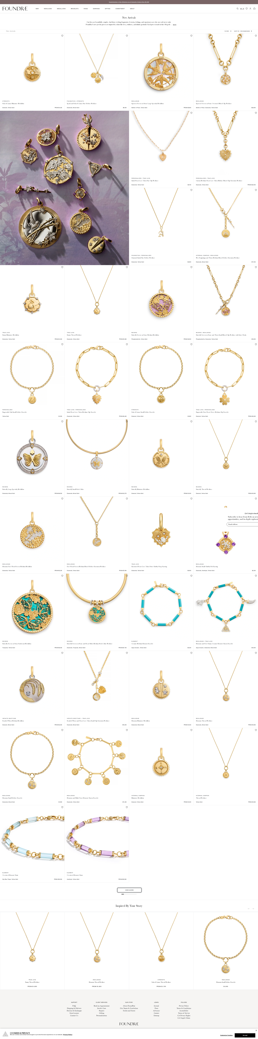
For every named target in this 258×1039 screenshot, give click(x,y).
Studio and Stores (129, 1011)
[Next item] (253, 908)
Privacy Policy (184, 1006)
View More (129, 890)
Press (156, 1008)
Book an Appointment (101, 1006)
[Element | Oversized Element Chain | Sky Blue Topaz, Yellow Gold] (32, 837)
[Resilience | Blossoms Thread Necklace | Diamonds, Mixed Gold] (226, 683)
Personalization (101, 1015)
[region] (129, 1034)
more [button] (174, 24)
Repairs (101, 1011)
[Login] (250, 8)
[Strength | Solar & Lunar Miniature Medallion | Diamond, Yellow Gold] (32, 66)
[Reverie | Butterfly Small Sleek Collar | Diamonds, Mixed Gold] (96, 451)
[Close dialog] (253, 510)
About (132, 8)
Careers (156, 1013)
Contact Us (74, 1015)
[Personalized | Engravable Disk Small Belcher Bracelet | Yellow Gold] (32, 374)
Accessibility (183, 1011)
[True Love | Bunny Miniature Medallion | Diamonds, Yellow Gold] (32, 297)
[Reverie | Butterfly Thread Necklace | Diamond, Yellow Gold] (226, 451)
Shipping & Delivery (74, 1008)
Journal (156, 1006)
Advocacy (156, 1011)
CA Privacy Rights (183, 1015)
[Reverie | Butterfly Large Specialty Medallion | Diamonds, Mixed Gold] (32, 451)
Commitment (120, 8)
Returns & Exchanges (74, 1011)
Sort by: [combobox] (242, 31)
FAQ (74, 1006)
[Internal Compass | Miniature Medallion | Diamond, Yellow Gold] (161, 760)
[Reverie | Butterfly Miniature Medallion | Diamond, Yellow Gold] (161, 451)
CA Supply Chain (184, 1018)
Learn (156, 1002)
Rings (86, 8)
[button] (238, 9)
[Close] (256, 1030)
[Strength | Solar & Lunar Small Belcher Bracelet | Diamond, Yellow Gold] (161, 374)
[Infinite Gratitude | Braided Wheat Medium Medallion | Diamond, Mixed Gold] (32, 683)
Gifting (107, 8)
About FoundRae (129, 1006)
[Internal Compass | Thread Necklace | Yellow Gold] (226, 760)
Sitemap (156, 1015)
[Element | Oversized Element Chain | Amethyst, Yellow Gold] (96, 837)
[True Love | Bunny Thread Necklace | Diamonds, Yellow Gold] (96, 297)
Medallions (61, 8)
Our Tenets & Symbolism (129, 1008)
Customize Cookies (226, 1035)
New (37, 8)
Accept (245, 1035)
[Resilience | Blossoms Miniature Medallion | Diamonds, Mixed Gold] (161, 683)
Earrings (96, 8)
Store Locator (74, 1013)
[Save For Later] (62, 35)
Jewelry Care (101, 1008)
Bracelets (75, 8)
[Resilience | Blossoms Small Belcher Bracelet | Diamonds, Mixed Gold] (32, 760)
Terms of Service (184, 1013)
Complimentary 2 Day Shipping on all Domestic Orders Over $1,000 (129, 2)
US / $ (242, 8)
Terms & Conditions (184, 1008)
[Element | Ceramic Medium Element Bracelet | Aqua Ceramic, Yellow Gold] (161, 606)
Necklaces (48, 8)
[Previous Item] (249, 908)
